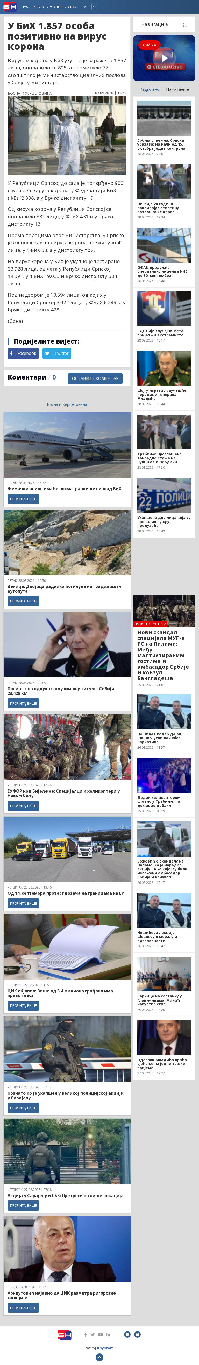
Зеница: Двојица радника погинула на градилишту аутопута (64, 589)
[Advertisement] (164, 566)
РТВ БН (58, 7)
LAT (85, 7)
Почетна (28, 7)
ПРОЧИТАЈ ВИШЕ (23, 499)
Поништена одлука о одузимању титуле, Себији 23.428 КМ (61, 691)
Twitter (61, 353)
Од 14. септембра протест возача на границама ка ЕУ (66, 893)
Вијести (43, 7)
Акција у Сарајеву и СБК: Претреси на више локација (66, 1195)
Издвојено (149, 89)
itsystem (105, 1348)
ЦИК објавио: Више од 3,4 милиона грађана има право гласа (60, 993)
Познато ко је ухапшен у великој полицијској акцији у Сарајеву (66, 1095)
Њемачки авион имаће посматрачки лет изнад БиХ (65, 489)
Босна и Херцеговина (67, 404)
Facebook (26, 353)
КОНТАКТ (71, 7)
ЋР (94, 7)
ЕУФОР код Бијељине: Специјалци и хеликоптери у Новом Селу (64, 793)
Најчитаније (177, 89)
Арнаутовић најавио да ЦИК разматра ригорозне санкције (62, 1295)
